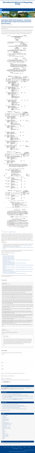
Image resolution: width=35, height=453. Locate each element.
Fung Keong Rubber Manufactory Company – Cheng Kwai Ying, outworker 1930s (21, 398)
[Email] (1, 15)
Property (3, 430)
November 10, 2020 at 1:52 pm (6, 284)
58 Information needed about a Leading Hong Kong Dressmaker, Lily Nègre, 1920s (14, 406)
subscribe (21, 379)
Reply (3, 333)
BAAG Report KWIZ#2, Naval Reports (8, 256)
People (3, 429)
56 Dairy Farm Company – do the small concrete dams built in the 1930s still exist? (14, 408)
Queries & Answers (4, 402)
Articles (11, 24)
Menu (2, 9)
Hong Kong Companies (5, 422)
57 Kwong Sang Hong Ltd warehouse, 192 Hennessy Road (10, 407)
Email (2, 365)
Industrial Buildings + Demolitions (7, 423)
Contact (21, 448)
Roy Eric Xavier (4, 395)
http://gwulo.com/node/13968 (26, 245)
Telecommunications (5, 435)
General (3, 421)
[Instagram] (1, 13)
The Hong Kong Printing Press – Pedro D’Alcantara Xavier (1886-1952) (18, 395)
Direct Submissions (15, 448)
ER (8, 24)
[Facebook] (1, 10)
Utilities (3, 438)
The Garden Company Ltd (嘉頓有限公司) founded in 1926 (14, 399)
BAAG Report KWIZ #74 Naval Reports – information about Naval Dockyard (15, 273)
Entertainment (4, 417)
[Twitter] (1, 11)
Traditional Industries (5, 436)
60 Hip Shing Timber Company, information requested (10, 404)
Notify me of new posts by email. (6, 378)
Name (2, 362)
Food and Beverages (5, 420)
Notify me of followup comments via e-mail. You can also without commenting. (16, 379)
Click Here (12, 443)
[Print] (1, 16)
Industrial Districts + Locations (6, 424)
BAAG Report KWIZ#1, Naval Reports (8, 255)
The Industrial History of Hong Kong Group (17, 3)
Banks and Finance (5, 415)
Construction (4, 416)
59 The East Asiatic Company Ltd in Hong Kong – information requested (13, 405)
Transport (3, 437)
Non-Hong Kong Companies (6, 428)
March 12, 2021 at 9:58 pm (5, 330)
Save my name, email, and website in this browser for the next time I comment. (13, 373)
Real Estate (4, 431)
